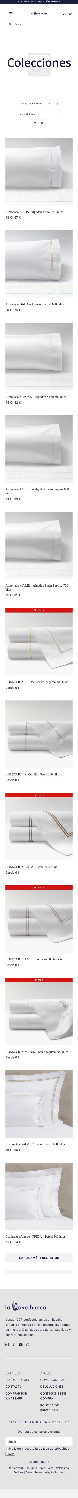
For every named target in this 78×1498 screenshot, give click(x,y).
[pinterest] (14, 1344)
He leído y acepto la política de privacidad (39, 1448)
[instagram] (7, 1344)
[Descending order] (57, 103)
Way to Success (55, 1472)
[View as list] (42, 123)
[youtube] (20, 1344)
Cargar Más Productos (39, 1258)
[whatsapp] (27, 1344)
